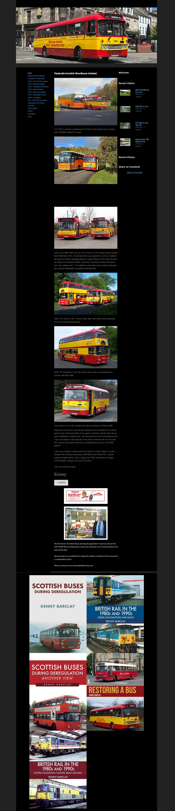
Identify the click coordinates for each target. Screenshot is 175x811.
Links (30, 116)
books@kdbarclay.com (83, 565)
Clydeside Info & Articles (36, 103)
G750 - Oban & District (35, 89)
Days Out (31, 106)
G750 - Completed (34, 98)
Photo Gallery (32, 108)
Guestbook (31, 114)
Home (30, 73)
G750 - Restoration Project (37, 95)
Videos (30, 111)
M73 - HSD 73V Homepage (37, 100)
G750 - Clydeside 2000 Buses (38, 87)
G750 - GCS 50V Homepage (38, 81)
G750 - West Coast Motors (37, 92)
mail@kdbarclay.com (93, 442)
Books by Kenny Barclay (36, 76)
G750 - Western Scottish (36, 84)
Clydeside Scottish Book (36, 78)
